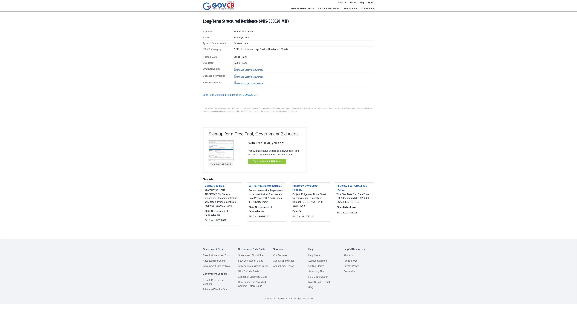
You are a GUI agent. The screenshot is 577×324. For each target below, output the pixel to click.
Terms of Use (350, 261)
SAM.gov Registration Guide (253, 266)
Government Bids (302, 8)
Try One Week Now (267, 161)
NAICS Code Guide (248, 271)
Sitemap (353, 2)
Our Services (280, 255)
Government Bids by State (217, 266)
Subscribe (367, 8)
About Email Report (283, 266)
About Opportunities (283, 261)
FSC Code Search (318, 277)
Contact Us (349, 271)
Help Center (314, 255)
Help (362, 2)
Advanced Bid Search (214, 261)
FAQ (310, 287)
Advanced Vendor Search (216, 289)
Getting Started (316, 266)
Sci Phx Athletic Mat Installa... (265, 186)
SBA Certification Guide (250, 261)
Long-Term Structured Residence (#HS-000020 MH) (230, 95)
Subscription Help (317, 261)
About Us (342, 2)
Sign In (371, 2)
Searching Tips (316, 271)
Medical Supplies (214, 186)
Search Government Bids (216, 255)
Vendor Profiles (328, 8)
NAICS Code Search (319, 282)
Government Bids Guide (251, 255)
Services (350, 8)
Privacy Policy (351, 266)
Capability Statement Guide (252, 277)
